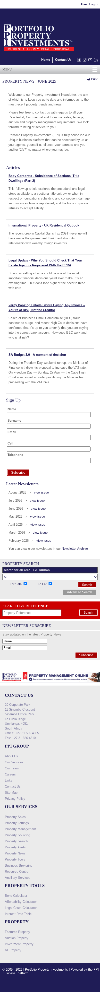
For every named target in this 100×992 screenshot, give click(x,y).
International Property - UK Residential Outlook (43, 225)
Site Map (11, 792)
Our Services (14, 762)
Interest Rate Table (18, 914)
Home (45, 59)
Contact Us (63, 59)
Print (94, 79)
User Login (89, 4)
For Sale (16, 584)
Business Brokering (18, 865)
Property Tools (15, 859)
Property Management (20, 829)
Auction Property (16, 938)
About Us (11, 756)
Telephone (15, 455)
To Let (43, 584)
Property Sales (15, 817)
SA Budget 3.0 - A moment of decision (37, 355)
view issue (41, 492)
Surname (14, 420)
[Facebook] (78, 61)
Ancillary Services (17, 877)
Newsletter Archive (75, 548)
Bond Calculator (16, 895)
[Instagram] (83, 61)
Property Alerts (15, 847)
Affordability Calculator (21, 902)
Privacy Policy (15, 799)
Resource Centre (16, 871)
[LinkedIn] (95, 61)
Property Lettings (17, 823)
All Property (13, 950)
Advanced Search (79, 592)
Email (12, 432)
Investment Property (19, 944)
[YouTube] (89, 61)
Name (12, 409)
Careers (10, 774)
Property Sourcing (17, 835)
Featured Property (17, 932)
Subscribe (86, 655)
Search (87, 585)
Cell (10, 443)
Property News (15, 853)
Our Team (12, 768)
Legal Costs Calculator (21, 908)
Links (8, 780)
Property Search (16, 841)
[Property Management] (50, 684)
